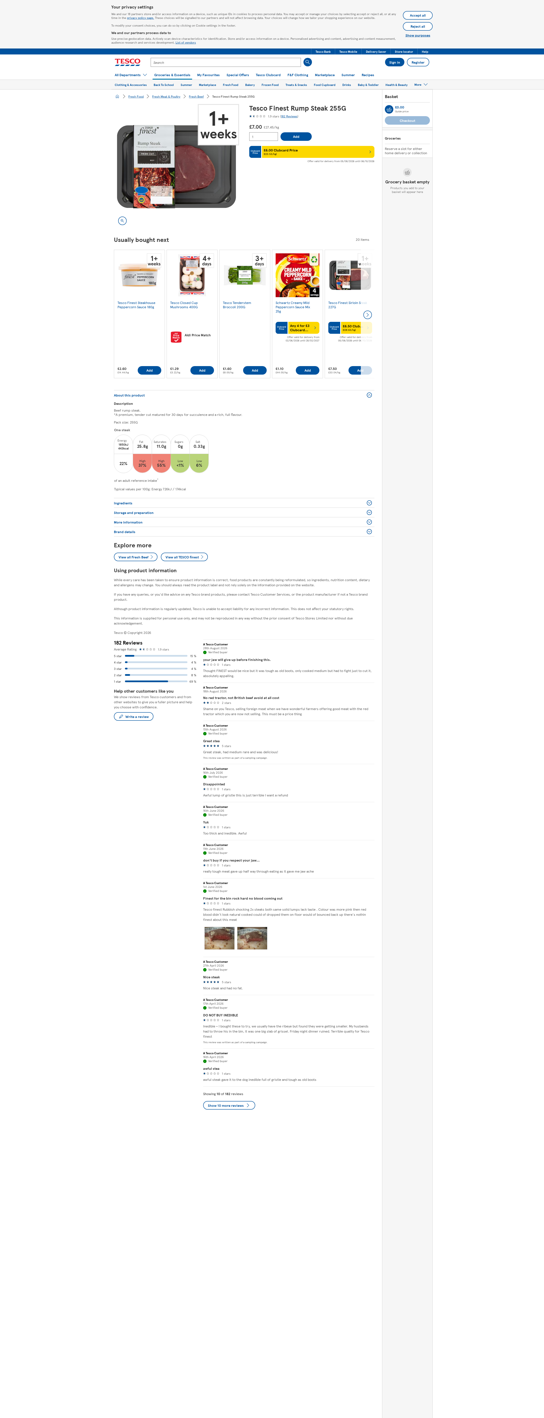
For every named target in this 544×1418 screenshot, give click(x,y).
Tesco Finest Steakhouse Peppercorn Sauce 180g (136, 304)
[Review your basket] (389, 109)
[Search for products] (307, 62)
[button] (323, 51)
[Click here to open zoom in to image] (122, 221)
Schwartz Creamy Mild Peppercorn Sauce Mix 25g (293, 307)
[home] (117, 96)
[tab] (219, 938)
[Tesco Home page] (127, 62)
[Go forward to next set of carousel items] (367, 315)
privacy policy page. (140, 18)
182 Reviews (289, 116)
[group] (139, 315)
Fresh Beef (196, 96)
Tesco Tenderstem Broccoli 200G (237, 304)
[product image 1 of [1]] (176, 166)
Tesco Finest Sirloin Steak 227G (347, 304)
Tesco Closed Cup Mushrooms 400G (184, 304)
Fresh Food (136, 96)
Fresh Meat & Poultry (166, 96)
